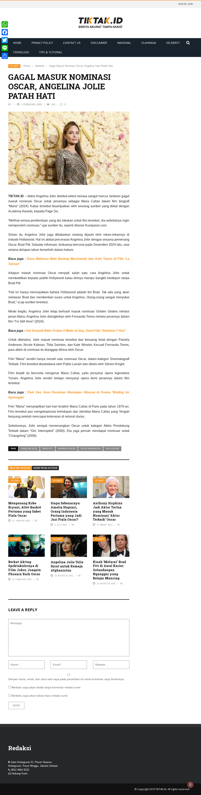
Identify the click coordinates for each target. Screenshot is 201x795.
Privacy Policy (42, 43)
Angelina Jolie (29, 448)
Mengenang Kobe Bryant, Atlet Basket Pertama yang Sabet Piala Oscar (24, 509)
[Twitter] (5, 40)
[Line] (5, 48)
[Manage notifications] (190, 785)
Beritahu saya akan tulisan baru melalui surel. (40, 695)
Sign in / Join (185, 3)
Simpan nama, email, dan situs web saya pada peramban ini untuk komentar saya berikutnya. (66, 679)
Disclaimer (99, 43)
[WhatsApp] (5, 24)
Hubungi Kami (19, 773)
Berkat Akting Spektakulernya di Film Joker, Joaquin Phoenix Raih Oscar (24, 568)
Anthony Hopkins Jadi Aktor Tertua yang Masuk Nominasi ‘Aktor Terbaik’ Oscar (107, 511)
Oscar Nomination (90, 448)
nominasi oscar (66, 448)
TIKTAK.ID (160, 789)
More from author (45, 468)
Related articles (20, 468)
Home (17, 43)
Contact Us (71, 43)
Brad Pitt (47, 448)
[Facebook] (5, 32)
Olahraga (148, 43)
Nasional (124, 43)
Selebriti (173, 43)
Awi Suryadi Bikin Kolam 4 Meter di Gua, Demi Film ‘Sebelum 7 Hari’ (75, 330)
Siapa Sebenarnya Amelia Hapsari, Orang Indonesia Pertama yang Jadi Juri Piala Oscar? (66, 511)
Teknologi (21, 52)
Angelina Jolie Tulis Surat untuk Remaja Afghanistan (67, 566)
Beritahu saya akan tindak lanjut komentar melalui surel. (46, 687)
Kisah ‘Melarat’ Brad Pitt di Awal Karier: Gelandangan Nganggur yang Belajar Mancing (109, 570)
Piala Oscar (112, 448)
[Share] (5, 56)
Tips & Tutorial (50, 52)
